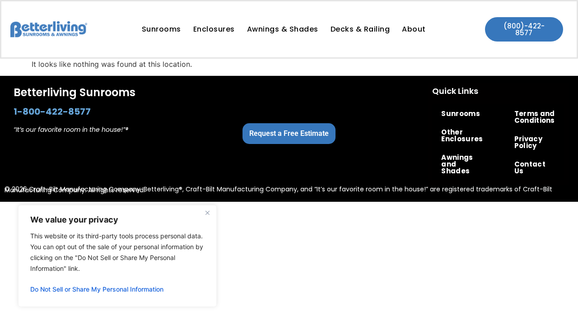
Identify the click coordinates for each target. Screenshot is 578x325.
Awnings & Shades (282, 29)
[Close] (207, 212)
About (414, 29)
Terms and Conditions (534, 117)
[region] (117, 256)
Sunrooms (161, 29)
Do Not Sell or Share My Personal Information (96, 289)
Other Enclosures (462, 135)
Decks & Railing (360, 29)
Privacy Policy (528, 142)
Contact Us (529, 167)
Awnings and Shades (457, 164)
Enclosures (214, 29)
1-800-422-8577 (52, 111)
